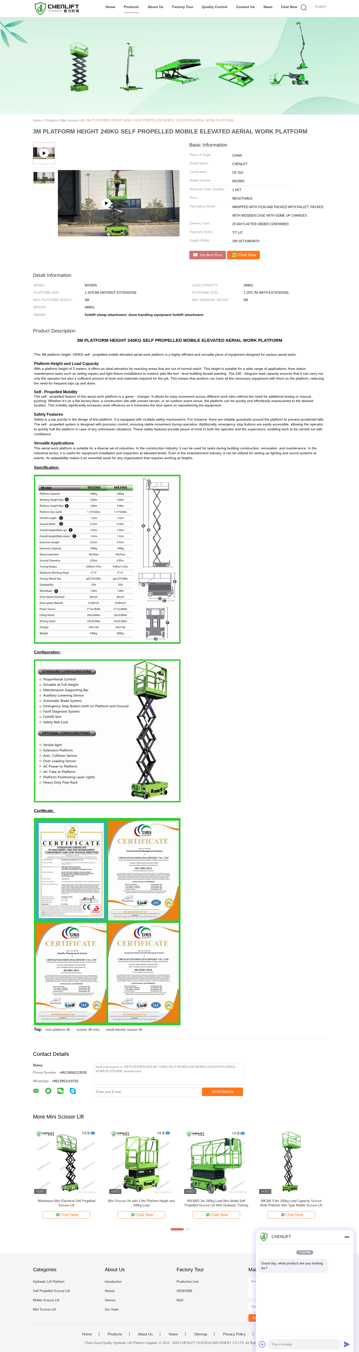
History (110, 1291)
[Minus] (347, 1237)
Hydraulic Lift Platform (48, 1281)
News (268, 7)
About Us (155, 7)
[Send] (347, 1344)
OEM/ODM (184, 1291)
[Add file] (262, 1344)
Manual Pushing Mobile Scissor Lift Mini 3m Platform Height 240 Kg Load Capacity (291, 1203)
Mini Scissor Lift (44, 1309)
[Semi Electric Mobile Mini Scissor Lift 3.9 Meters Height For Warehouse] (216, 1162)
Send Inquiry (222, 1092)
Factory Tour (182, 7)
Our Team (112, 1309)
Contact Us (245, 7)
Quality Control (214, 7)
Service (110, 1300)
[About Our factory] (119, 207)
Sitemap (200, 1334)
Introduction (113, 1281)
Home (110, 7)
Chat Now (289, 7)
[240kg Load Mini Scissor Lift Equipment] (141, 1162)
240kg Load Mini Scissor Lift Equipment (141, 1201)
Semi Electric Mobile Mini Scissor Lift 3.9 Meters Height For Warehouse (216, 1203)
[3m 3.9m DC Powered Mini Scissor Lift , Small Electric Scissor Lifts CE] (66, 1162)
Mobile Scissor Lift (46, 1300)
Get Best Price (210, 255)
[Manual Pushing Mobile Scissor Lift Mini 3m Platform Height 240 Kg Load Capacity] (291, 1162)
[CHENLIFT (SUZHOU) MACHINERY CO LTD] (57, 8)
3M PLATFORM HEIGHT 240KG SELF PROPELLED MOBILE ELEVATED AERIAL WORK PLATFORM (160, 120)
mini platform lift (57, 1029)
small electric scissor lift (124, 1029)
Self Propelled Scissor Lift (51, 1291)
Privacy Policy (234, 1334)
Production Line (188, 1281)
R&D (180, 1300)
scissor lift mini (88, 1029)
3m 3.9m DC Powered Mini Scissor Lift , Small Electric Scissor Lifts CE (66, 1203)
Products (131, 7)
